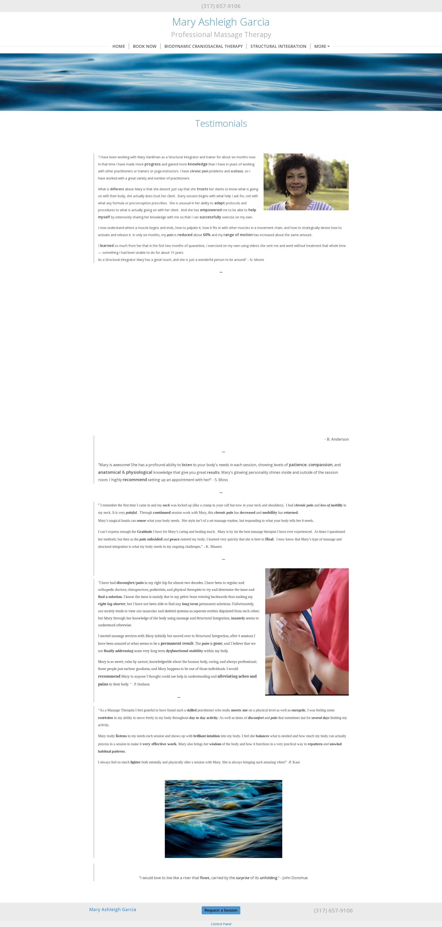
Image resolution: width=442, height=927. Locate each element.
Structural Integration (278, 46)
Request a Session (221, 910)
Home (118, 46)
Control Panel (221, 924)
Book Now (145, 46)
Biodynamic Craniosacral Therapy (203, 46)
